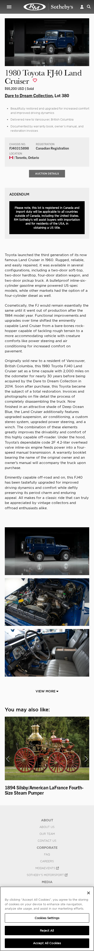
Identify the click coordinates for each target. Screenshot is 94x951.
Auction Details (47, 173)
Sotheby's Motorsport (46, 875)
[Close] (89, 893)
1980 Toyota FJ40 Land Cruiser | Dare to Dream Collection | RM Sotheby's (48, 7)
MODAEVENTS (45, 868)
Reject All (47, 930)
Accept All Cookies (47, 943)
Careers (47, 861)
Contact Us (47, 840)
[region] (47, 919)
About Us (47, 827)
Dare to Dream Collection (28, 95)
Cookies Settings (47, 918)
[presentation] (7, 759)
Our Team (47, 834)
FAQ (47, 854)
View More (46, 691)
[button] (82, 6)
